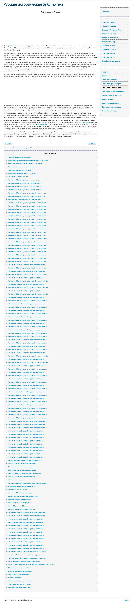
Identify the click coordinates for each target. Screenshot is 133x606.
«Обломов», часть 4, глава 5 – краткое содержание (26, 304)
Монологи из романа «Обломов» (19, 157)
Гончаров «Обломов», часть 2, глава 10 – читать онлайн (28, 294)
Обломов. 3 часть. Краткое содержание (22, 467)
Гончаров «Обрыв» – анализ (18, 490)
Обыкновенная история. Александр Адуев (23, 496)
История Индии (108, 53)
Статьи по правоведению (113, 91)
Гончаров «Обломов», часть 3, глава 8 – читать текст (27, 245)
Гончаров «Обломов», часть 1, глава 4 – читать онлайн (27, 402)
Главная (105, 11)
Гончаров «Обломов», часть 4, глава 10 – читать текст (27, 196)
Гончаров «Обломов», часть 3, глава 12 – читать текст (27, 232)
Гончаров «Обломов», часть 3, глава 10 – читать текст (27, 239)
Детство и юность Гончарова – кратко (21, 486)
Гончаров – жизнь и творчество (19, 499)
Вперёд (91, 143)
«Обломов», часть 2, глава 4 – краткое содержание (26, 447)
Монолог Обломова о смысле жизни (21, 167)
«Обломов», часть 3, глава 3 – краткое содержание (26, 398)
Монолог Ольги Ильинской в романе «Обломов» (25, 164)
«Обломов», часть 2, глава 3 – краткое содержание (26, 450)
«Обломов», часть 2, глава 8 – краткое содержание (26, 434)
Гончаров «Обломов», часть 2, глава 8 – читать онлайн (27, 307)
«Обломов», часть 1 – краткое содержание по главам (27, 551)
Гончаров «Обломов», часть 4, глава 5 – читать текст (27, 216)
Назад (9, 143)
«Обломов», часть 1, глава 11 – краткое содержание (26, 512)
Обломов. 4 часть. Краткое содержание (22, 463)
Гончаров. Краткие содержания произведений (24, 199)
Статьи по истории (110, 79)
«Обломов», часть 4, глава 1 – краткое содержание (26, 330)
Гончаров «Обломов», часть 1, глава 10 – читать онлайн (28, 362)
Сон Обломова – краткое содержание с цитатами (25, 522)
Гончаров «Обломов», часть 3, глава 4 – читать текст (27, 258)
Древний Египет (109, 45)
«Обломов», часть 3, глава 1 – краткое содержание (26, 411)
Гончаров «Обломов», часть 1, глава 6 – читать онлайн (27, 388)
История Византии (110, 37)
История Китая (108, 57)
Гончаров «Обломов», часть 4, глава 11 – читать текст (27, 193)
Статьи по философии (111, 83)
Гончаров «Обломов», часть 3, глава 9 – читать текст (27, 242)
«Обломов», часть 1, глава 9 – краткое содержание (26, 519)
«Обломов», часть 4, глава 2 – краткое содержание (26, 323)
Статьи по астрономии (111, 107)
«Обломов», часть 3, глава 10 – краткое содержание (26, 353)
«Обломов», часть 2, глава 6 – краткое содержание (26, 441)
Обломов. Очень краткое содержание (21, 477)
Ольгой (12, 46)
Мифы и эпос (107, 99)
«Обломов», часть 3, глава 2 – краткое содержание (26, 405)
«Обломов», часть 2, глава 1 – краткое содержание (26, 457)
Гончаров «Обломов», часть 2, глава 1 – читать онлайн (27, 349)
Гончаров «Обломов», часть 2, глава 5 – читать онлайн (27, 327)
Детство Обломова (14, 578)
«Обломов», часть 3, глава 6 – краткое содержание (26, 379)
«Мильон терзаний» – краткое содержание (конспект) (27, 558)
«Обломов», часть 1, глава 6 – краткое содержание (26, 532)
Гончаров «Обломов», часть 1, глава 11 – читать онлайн (28, 356)
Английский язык (109, 111)
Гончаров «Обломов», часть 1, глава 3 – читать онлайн (27, 408)
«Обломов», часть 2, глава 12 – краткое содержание (26, 421)
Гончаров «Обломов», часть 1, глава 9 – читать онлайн (27, 369)
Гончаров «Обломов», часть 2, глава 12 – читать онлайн (28, 281)
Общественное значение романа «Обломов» (24, 561)
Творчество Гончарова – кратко (19, 584)
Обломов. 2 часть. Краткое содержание (22, 470)
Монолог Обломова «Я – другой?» (20, 170)
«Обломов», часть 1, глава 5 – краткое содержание (26, 535)
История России (109, 22)
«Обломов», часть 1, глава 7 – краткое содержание (26, 529)
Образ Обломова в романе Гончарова (21, 509)
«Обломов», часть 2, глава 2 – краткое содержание (26, 454)
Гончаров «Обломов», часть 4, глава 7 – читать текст (27, 209)
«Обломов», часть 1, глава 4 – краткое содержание (26, 538)
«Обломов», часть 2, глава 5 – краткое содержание (26, 444)
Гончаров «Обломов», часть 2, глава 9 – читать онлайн (27, 300)
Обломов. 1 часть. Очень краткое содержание (24, 473)
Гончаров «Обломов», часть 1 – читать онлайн (24, 190)
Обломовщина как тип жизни (18, 574)
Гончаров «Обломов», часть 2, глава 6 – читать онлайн (27, 320)
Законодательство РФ (111, 95)
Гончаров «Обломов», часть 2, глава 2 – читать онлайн (27, 343)
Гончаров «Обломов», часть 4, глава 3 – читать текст (27, 222)
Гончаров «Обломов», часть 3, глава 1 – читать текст (27, 274)
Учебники (106, 72)
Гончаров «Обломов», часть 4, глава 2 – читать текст (27, 225)
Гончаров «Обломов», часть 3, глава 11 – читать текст (27, 235)
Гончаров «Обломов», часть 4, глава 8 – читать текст (27, 206)
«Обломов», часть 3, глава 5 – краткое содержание (26, 385)
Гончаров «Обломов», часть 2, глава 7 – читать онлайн (27, 314)
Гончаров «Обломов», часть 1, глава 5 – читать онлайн (27, 395)
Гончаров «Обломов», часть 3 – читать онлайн (24, 183)
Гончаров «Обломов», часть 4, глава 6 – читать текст (27, 212)
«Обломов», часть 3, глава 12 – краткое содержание (26, 340)
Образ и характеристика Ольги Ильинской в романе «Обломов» (31, 565)
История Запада (109, 26)
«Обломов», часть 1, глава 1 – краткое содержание (26, 548)
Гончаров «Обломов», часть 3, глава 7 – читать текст (27, 248)
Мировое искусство (110, 103)
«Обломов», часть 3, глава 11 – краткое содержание (26, 346)
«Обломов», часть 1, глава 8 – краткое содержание (26, 525)
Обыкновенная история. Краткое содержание (24, 460)
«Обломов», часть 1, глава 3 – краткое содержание (26, 542)
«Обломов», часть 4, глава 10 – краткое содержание (26, 271)
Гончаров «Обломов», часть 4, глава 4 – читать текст (27, 219)
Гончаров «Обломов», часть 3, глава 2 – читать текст (27, 268)
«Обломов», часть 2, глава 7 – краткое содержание (26, 437)
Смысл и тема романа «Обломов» (20, 571)
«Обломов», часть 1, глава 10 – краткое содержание (26, 516)
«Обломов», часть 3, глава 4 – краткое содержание (26, 392)
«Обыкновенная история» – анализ (20, 581)
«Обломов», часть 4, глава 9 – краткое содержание (26, 278)
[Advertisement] (50, 31)
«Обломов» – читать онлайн (18, 177)
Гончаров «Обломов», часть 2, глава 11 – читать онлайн (28, 287)
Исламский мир (108, 41)
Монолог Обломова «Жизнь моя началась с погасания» (28, 160)
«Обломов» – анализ (15, 480)
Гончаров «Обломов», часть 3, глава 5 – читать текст (27, 255)
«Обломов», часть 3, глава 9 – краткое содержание (26, 359)
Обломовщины (42, 124)
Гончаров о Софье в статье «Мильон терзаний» (25, 555)
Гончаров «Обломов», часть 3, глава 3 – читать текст (27, 261)
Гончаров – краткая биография (19, 587)
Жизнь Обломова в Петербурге (19, 503)
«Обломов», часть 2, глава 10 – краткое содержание (26, 428)
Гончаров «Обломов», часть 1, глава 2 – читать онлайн (27, 415)
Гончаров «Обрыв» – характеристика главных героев (27, 483)
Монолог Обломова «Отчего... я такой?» (22, 173)
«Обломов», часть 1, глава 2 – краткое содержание (26, 545)
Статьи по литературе (111, 87)
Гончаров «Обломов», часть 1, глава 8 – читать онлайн (27, 375)
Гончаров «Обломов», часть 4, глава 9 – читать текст (27, 203)
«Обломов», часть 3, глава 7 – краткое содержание (26, 372)
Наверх (126, 600)
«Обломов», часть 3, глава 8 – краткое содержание (26, 366)
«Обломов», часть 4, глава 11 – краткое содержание (26, 265)
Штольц (86, 122)
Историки (106, 76)
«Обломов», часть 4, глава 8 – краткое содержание (26, 284)
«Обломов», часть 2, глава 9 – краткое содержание (26, 431)
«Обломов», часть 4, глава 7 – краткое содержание (26, 291)
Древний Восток (109, 49)
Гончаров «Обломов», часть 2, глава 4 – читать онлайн (27, 333)
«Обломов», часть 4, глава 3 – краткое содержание (26, 317)
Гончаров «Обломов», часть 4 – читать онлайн (24, 180)
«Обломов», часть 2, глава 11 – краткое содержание (26, 424)
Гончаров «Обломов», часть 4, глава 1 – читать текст (27, 229)
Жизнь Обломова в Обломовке (19, 506)
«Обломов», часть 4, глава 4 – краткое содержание (26, 310)
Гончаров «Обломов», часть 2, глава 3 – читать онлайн (27, 336)
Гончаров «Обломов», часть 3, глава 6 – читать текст (27, 252)
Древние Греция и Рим (111, 30)
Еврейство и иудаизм (111, 61)
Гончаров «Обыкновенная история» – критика (24, 493)
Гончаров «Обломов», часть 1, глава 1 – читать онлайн (27, 418)
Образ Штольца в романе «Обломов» (21, 568)
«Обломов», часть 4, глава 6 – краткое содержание (26, 297)
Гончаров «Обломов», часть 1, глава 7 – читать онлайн (27, 382)
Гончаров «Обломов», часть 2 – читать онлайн (24, 186)
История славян (109, 34)
